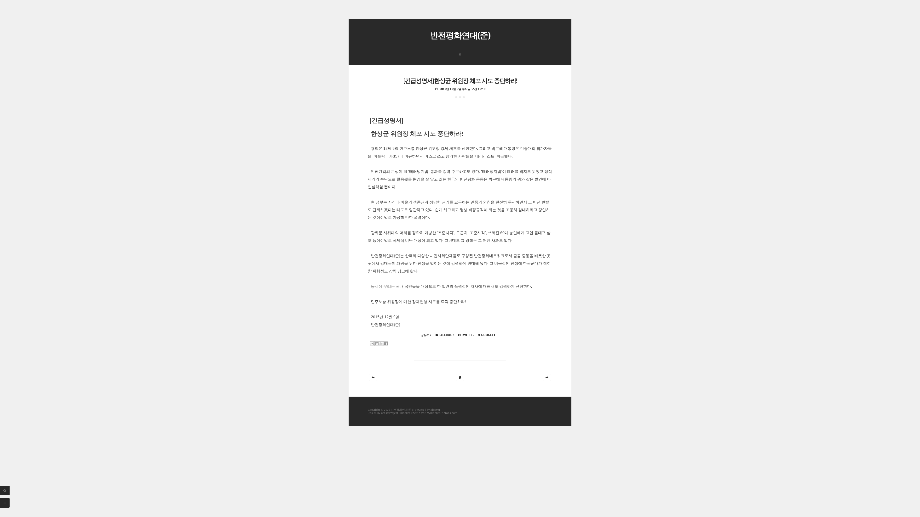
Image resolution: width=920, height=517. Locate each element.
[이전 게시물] (547, 377)
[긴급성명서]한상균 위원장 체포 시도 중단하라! (460, 80)
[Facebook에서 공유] (386, 343)
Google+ (487, 335)
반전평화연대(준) (460, 35)
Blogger (435, 409)
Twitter (467, 335)
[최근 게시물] (373, 377)
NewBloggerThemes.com (441, 413)
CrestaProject (389, 413)
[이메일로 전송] (372, 343)
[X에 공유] (381, 343)
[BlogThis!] (376, 343)
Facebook (446, 335)
